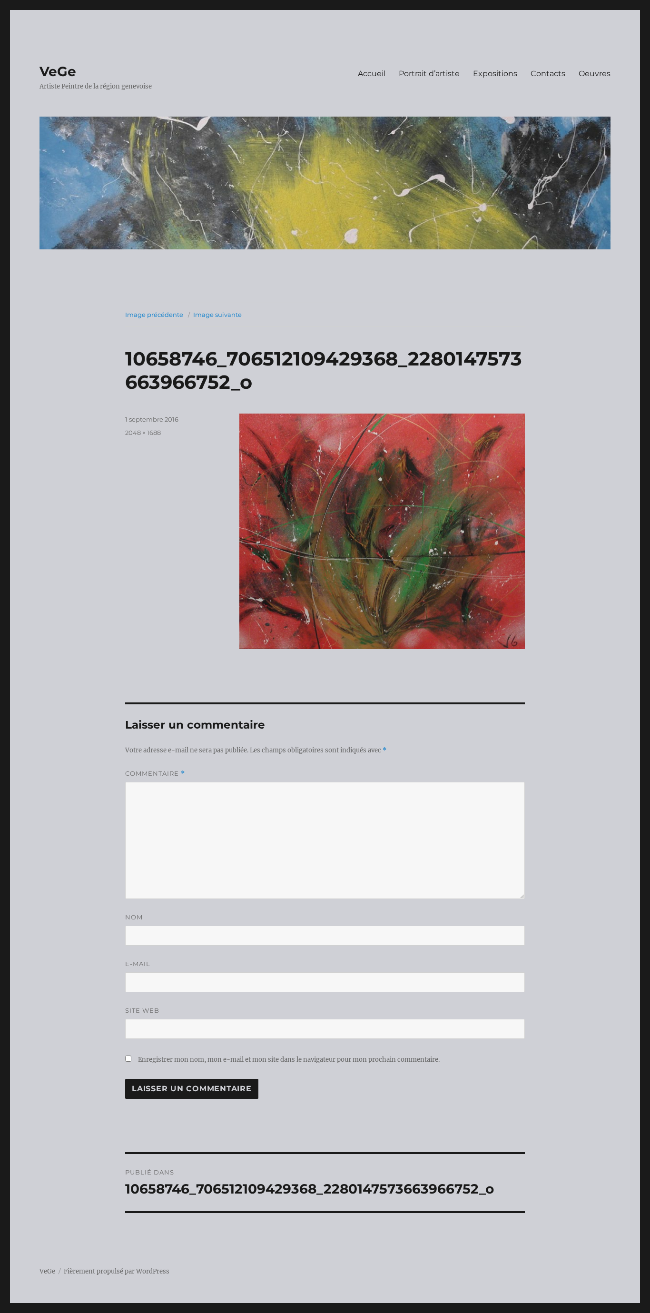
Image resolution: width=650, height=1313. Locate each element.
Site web (142, 1010)
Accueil (371, 73)
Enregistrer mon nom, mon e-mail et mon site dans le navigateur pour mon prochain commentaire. (289, 1060)
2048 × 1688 (143, 432)
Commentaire (155, 774)
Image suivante (217, 314)
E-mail (137, 963)
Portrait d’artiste (429, 73)
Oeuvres (595, 73)
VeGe (57, 71)
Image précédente (154, 314)
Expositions (495, 73)
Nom (134, 917)
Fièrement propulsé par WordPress (116, 1271)
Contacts (548, 73)
